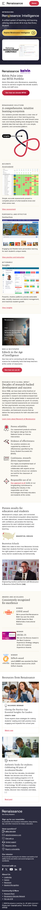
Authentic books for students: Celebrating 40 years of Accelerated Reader (19, 767)
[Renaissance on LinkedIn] (17, 869)
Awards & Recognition (11, 885)
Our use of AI (8, 899)
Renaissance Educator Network (14, 896)
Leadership (8, 877)
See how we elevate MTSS (16, 92)
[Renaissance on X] (7, 869)
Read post (8, 799)
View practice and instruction (13, 257)
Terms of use (27, 905)
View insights (7, 307)
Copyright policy (16, 905)
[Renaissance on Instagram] (21, 869)
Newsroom (7, 882)
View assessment (9, 209)
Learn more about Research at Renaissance (18, 419)
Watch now (9, 730)
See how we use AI (12, 370)
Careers (6, 880)
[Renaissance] (16, 3)
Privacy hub (6, 905)
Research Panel (9, 894)
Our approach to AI (18, 483)
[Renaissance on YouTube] (12, 869)
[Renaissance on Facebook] (3, 869)
